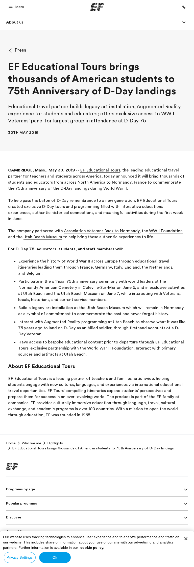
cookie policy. (92, 548)
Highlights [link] (55, 443)
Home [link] (11, 443)
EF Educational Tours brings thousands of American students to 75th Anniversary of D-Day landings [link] (93, 448)
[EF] (97, 7)
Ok (55, 557)
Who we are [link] (31, 443)
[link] (14, 22)
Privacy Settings (20, 557)
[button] (17, 7)
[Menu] (184, 22)
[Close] (185, 538)
